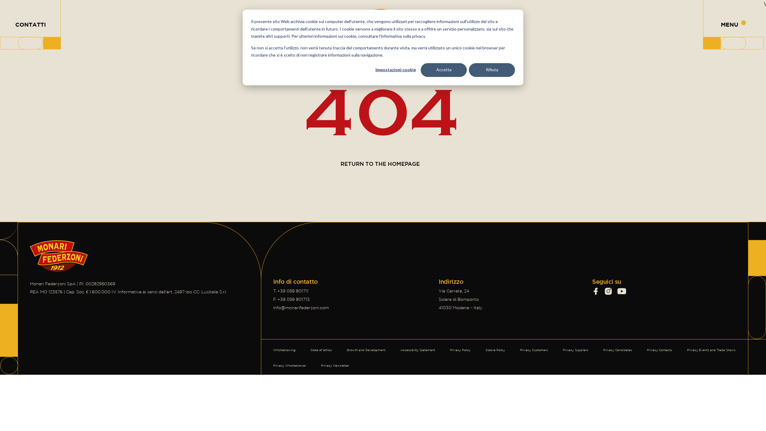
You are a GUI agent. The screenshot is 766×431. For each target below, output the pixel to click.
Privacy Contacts (659, 350)
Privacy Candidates (617, 350)
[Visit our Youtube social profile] (621, 291)
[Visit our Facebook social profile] (595, 291)
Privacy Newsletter (335, 365)
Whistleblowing (284, 350)
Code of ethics (321, 350)
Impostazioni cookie (396, 69)
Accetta (444, 69)
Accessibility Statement (417, 350)
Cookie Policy (495, 350)
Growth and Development (366, 350)
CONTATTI (30, 24)
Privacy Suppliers (575, 350)
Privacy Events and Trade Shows (711, 350)
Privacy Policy (460, 350)
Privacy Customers (534, 350)
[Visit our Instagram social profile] (608, 291)
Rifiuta (492, 69)
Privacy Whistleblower (289, 365)
